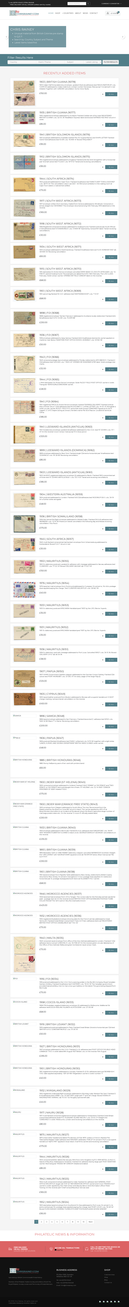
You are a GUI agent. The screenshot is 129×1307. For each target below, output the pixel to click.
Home (51, 13)
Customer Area (109, 1274)
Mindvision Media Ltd (30, 1303)
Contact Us (108, 1282)
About (78, 13)
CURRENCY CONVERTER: (111, 3)
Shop (57, 13)
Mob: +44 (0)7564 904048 (65, 1283)
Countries (68, 13)
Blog (105, 1280)
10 (83, 1222)
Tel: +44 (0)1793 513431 (63, 1280)
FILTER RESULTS (111, 62)
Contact (94, 13)
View (112, 94)
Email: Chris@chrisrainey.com (66, 1285)
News (85, 13)
